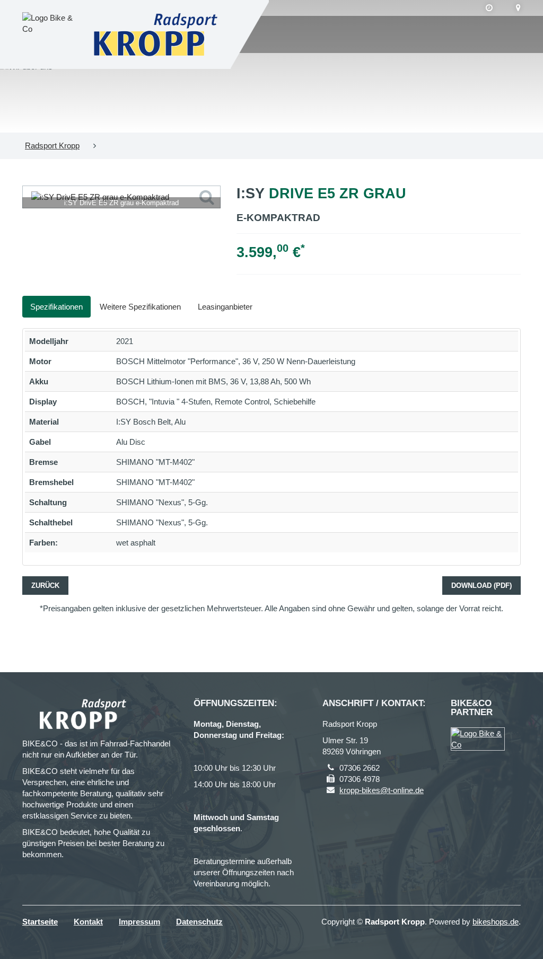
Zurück (45, 586)
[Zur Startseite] (155, 34)
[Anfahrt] (518, 8)
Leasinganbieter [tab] (225, 306)
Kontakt (88, 921)
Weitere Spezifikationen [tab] (140, 306)
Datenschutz (199, 921)
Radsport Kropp (52, 145)
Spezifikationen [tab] (56, 306)
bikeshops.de (495, 921)
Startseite (40, 921)
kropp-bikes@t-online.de (381, 790)
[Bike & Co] (478, 739)
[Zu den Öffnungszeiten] (489, 8)
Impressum (139, 921)
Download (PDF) (481, 586)
